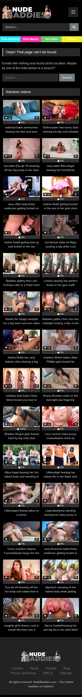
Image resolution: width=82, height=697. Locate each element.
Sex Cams (51, 39)
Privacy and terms (23, 673)
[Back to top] (69, 685)
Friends (51, 668)
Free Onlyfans (10, 39)
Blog (66, 668)
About (34, 668)
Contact (17, 668)
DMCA (48, 673)
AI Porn (71, 39)
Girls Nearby (30, 39)
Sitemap (65, 673)
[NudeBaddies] (33, 12)
